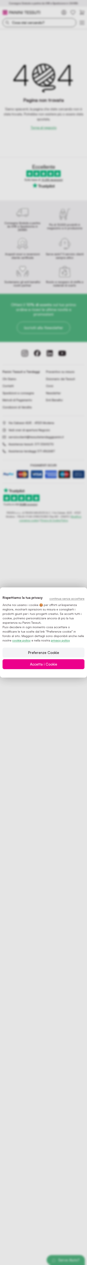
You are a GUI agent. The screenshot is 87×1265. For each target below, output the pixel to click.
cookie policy (21, 640)
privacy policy (60, 640)
